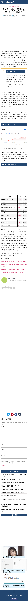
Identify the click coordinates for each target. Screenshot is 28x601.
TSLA (19, 202)
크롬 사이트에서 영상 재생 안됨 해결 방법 (12, 482)
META (19, 199)
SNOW (19, 218)
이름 (2, 444)
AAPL (19, 212)
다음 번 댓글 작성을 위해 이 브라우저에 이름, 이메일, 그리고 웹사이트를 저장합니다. (14, 462)
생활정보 (14, 6)
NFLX (19, 210)
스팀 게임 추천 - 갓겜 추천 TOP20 (10, 479)
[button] (8, 414)
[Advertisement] (14, 34)
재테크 (18, 6)
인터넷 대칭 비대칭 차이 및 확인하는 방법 (12, 492)
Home (9, 6)
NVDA (19, 204)
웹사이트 (3, 455)
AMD (19, 207)
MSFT (19, 222)
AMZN (19, 215)
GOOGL (20, 225)
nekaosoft (9, 2)
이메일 (3, 449)
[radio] (2, 287)
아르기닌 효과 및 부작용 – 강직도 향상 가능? (13, 261)
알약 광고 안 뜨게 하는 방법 (8, 495)
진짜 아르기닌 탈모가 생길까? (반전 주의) (12, 272)
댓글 (2, 426)
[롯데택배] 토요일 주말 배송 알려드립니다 (12, 269)
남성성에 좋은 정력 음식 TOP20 (10, 486)
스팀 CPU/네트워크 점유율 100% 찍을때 (12, 489)
